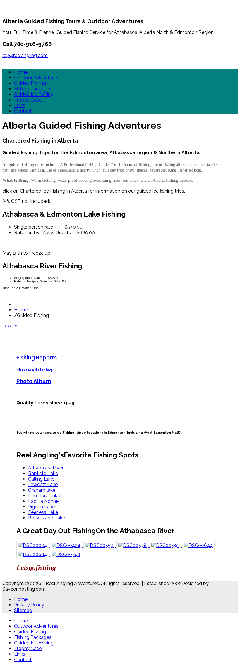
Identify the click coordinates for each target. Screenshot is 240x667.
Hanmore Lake (44, 495)
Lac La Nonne (43, 501)
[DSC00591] (166, 545)
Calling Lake (41, 479)
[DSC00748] (66, 554)
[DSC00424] (66, 545)
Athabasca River (46, 468)
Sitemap (23, 610)
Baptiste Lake (43, 473)
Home (21, 310)
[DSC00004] (33, 545)
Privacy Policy (29, 605)
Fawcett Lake (43, 484)
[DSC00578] (133, 545)
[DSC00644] (198, 545)
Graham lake (41, 490)
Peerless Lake (43, 512)
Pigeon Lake (41, 507)
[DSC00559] (99, 545)
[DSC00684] (33, 554)
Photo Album (33, 381)
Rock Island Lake (46, 518)
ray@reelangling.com (25, 55)
